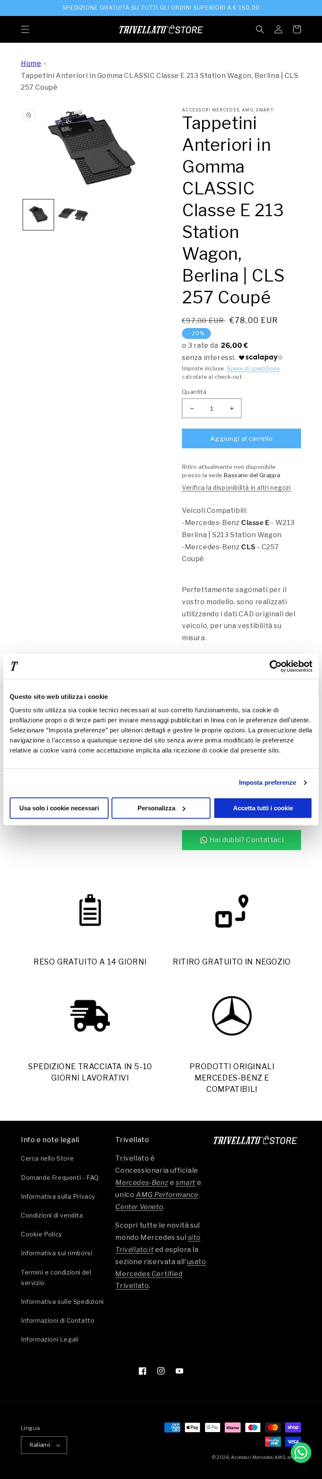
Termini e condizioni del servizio (56, 1277)
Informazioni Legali (49, 1339)
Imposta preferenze (267, 782)
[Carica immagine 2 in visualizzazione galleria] (73, 214)
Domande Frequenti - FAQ (60, 1177)
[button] (25, 29)
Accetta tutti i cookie (263, 808)
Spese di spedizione (253, 368)
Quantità (194, 391)
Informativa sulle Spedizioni (62, 1301)
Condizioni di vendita (52, 1215)
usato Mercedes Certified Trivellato (160, 1274)
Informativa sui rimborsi (56, 1253)
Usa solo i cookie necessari (59, 808)
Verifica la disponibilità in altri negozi (236, 487)
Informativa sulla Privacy (58, 1196)
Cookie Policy (41, 1234)
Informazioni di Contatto (57, 1320)
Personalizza (156, 808)
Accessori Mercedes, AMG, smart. (266, 1457)
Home (31, 63)
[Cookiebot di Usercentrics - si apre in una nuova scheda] (275, 666)
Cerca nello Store (47, 1158)
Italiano (40, 1444)
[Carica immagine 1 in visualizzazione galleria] (38, 214)
